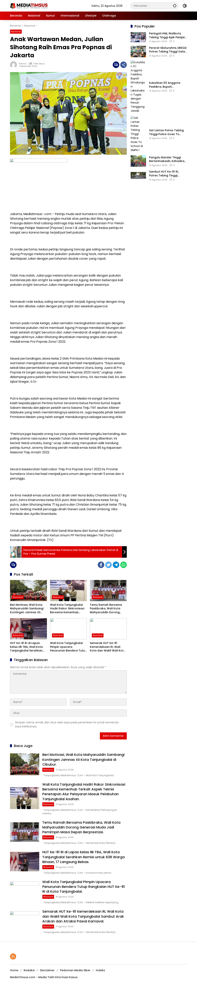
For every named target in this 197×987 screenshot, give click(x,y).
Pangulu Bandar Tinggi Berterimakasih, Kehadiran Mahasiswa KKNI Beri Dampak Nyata (167, 159)
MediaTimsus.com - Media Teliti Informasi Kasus (44, 977)
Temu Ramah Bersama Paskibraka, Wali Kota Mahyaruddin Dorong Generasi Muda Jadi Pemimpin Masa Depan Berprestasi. (106, 608)
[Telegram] (116, 565)
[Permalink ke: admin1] (14, 64)
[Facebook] (101, 565)
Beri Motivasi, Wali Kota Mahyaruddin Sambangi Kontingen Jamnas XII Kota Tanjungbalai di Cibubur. (26, 608)
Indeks (100, 970)
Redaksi (29, 970)
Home (14, 970)
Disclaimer (47, 970)
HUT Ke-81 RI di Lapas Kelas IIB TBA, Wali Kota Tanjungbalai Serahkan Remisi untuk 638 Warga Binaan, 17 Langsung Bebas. (27, 647)
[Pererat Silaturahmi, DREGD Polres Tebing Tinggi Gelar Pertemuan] (138, 51)
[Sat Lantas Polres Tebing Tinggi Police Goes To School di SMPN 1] (138, 134)
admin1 (23, 63)
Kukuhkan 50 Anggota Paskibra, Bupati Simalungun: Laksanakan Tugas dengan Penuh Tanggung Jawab (166, 85)
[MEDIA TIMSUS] (29, 5)
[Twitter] (108, 565)
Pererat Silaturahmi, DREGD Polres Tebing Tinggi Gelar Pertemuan (168, 50)
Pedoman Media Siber (75, 970)
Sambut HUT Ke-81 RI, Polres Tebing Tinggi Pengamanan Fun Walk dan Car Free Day (165, 173)
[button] (175, 5)
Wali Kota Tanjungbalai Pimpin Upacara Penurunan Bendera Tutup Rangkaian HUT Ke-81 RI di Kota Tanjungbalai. (68, 647)
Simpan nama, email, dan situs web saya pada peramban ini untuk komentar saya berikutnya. (67, 724)
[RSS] (13, 956)
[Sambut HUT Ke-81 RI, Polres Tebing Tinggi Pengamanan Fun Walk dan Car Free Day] (138, 175)
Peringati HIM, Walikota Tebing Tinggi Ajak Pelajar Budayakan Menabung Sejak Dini (167, 35)
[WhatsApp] (123, 565)
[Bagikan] (123, 64)
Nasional (16, 31)
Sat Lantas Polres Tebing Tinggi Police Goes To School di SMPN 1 (166, 132)
